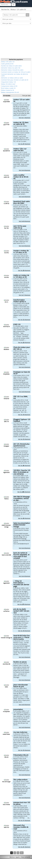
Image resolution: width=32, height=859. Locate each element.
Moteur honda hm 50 (7, 90)
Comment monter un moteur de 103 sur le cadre (15, 72)
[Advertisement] (16, 42)
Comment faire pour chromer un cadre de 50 (14, 80)
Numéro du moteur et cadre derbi (11, 66)
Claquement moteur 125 (8, 82)
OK (13, 4)
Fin (22, 853)
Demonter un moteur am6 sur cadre (12, 78)
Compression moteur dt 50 (9, 86)
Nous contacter (25, 857)
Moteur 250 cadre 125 (7, 62)
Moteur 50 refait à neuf (8, 84)
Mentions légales (15, 857)
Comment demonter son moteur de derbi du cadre (14, 75)
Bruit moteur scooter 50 (8, 88)
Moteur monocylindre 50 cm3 (10, 92)
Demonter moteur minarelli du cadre (12, 70)
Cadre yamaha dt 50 (7, 64)
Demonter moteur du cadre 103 (10, 68)
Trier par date (26, 95)
